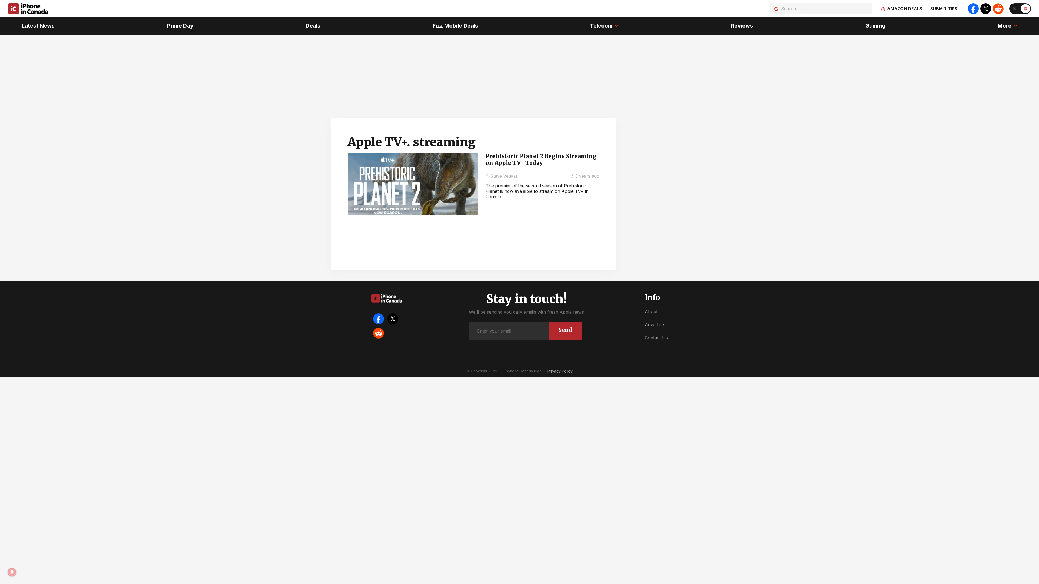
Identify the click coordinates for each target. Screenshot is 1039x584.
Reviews (742, 25)
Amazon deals (904, 8)
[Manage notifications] (12, 572)
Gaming (875, 25)
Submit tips (943, 8)
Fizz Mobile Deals (455, 25)
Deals (313, 25)
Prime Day (180, 25)
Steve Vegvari (504, 176)
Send (565, 330)
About (651, 311)
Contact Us (656, 337)
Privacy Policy (560, 371)
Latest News (38, 25)
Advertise (654, 324)
